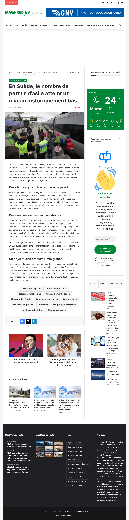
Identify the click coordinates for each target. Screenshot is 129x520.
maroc (81, 473)
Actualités (21, 25)
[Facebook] (22, 321)
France (79, 468)
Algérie (70, 443)
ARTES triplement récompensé (111, 362)
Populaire (92, 283)
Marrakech (71, 477)
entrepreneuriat (73, 464)
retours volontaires (33, 310)
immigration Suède (21, 299)
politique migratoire (23, 304)
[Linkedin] (34, 321)
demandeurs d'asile (57, 288)
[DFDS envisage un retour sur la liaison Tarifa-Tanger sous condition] (40, 443)
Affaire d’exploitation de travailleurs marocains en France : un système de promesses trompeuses (69, 405)
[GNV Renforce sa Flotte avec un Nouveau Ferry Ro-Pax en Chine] (58, 448)
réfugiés (44, 304)
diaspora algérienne (75, 447)
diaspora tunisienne (75, 460)
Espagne (85, 464)
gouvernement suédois (58, 294)
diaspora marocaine (75, 455)
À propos (62, 511)
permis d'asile (71, 299)
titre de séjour (72, 481)
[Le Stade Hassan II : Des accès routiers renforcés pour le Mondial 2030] (40, 448)
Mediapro (69, 515)
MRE (80, 477)
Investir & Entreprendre (71, 25)
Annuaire (109, 25)
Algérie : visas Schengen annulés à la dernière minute (112, 298)
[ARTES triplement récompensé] (98, 363)
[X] (28, 321)
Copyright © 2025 (82, 511)
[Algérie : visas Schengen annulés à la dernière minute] (98, 296)
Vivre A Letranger (25, 72)
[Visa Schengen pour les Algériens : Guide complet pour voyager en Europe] (98, 341)
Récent (103, 283)
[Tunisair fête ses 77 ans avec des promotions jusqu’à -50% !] (98, 375)
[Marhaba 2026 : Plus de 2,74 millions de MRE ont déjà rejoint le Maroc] (40, 454)
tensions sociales (57, 310)
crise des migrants (32, 288)
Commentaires (115, 283)
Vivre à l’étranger (38, 25)
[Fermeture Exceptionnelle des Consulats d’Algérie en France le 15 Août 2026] (19, 392)
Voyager (53, 25)
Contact (70, 511)
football (70, 468)
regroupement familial (65, 304)
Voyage (79, 485)
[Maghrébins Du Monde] (23, 13)
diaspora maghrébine (30, 294)
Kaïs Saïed (71, 473)
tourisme (84, 481)
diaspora (79, 443)
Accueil (10, 25)
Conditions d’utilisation (49, 511)
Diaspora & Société (94, 25)
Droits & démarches (41, 72)
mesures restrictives (47, 299)
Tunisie (70, 485)
